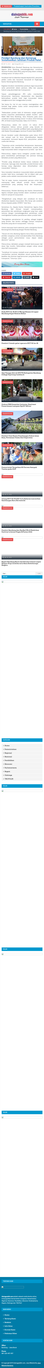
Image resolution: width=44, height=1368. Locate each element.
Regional (8, 753)
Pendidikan (9, 760)
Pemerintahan (24, 29)
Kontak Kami (10, 1330)
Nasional (8, 757)
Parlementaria (11, 768)
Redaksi (8, 1322)
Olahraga (8, 775)
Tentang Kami (10, 1319)
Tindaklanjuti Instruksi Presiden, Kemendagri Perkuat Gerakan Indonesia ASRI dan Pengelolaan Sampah (27, 6)
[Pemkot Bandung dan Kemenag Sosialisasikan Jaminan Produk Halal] (22, 46)
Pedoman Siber (11, 1333)
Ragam (7, 771)
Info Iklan (9, 1326)
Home (15, 29)
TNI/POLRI (9, 779)
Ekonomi (8, 764)
